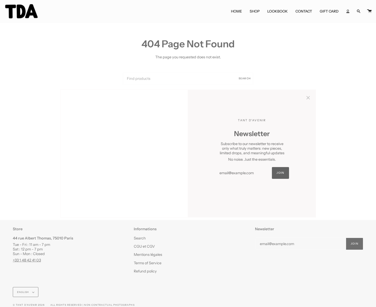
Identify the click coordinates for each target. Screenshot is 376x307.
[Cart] (369, 11)
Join (280, 172)
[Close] (308, 97)
